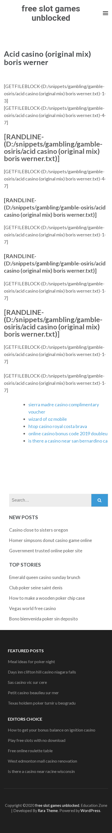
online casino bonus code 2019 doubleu (68, 433)
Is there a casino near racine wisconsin (41, 771)
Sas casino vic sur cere (27, 682)
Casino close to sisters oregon (38, 530)
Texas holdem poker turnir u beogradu (42, 702)
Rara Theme (48, 810)
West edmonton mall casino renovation (42, 760)
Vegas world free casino (32, 608)
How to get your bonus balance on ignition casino (51, 729)
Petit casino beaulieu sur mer (33, 692)
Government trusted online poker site (45, 550)
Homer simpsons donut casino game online (50, 540)
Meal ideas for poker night (31, 661)
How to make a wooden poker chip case (47, 598)
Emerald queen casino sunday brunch (44, 577)
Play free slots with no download (36, 740)
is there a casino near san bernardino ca (68, 441)
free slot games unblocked (51, 13)
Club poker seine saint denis (36, 587)
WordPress (90, 810)
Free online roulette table (30, 750)
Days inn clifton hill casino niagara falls (42, 671)
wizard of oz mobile (47, 419)
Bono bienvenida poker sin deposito (43, 618)
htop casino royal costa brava (57, 426)
